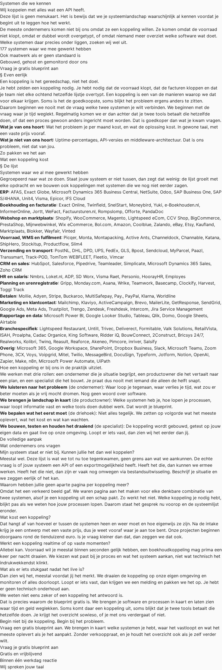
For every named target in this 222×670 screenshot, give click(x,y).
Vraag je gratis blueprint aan (29, 68)
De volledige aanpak (21, 439)
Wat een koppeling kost (24, 159)
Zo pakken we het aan (22, 153)
